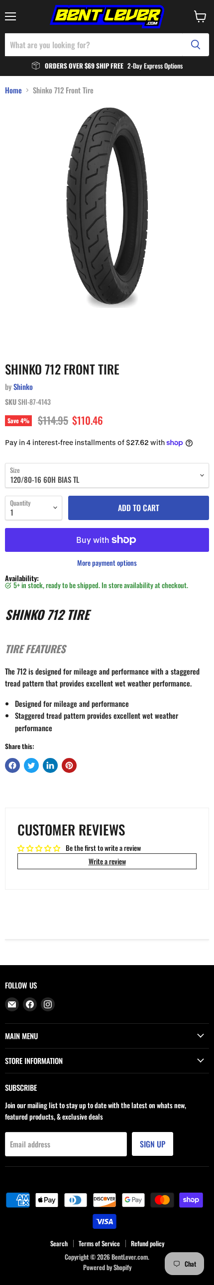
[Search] (195, 44)
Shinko (23, 386)
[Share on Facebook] (12, 765)
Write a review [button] (107, 861)
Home (13, 90)
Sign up (152, 1144)
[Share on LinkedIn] (50, 765)
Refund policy (147, 1243)
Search (59, 1243)
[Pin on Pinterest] (69, 765)
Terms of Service (99, 1243)
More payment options (107, 563)
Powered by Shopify (107, 1267)
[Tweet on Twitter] (31, 765)
